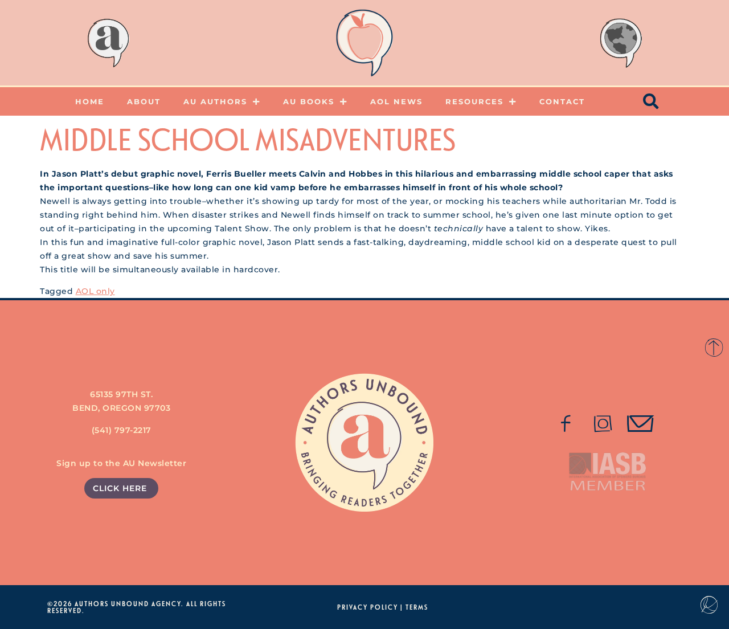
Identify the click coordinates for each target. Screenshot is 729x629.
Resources (474, 101)
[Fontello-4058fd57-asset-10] (641, 424)
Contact (562, 101)
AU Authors (215, 101)
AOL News (396, 101)
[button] (651, 101)
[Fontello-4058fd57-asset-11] (566, 424)
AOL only (95, 291)
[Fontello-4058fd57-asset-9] (603, 424)
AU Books (308, 101)
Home (89, 101)
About (144, 101)
